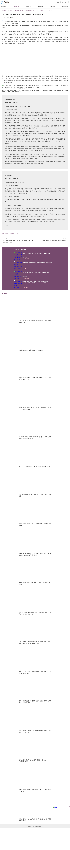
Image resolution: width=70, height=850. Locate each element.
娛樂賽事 (4, 6)
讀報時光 (40, 6)
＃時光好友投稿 (48, 10)
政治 (17, 233)
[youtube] (58, 2)
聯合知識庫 (65, 6)
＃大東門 (10, 10)
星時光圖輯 (5, 233)
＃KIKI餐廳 (3, 10)
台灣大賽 (12, 233)
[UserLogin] (65, 2)
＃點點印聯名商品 (18, 10)
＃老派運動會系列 (29, 10)
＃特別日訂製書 (39, 10)
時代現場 (16, 6)
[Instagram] (63, 2)
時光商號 (52, 6)
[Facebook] (60, 2)
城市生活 (28, 6)
